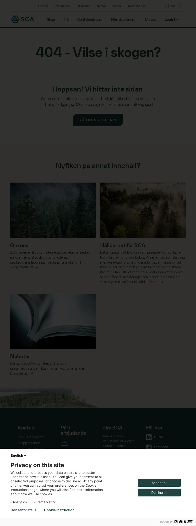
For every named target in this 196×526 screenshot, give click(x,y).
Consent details (23, 510)
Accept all (159, 483)
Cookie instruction (59, 510)
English (17, 455)
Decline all (159, 492)
